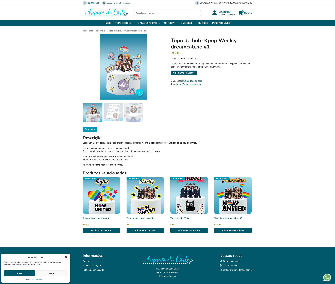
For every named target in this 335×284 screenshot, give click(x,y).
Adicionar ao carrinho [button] (101, 230)
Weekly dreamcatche (192, 84)
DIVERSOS (186, 23)
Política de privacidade (34, 279)
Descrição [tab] (90, 129)
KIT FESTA (169, 23)
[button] (66, 257)
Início (85, 31)
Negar (52, 273)
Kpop (178, 84)
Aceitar (19, 273)
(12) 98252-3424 (93, 3)
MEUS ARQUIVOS (221, 23)
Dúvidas (86, 261)
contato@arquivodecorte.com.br (119, 3)
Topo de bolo (94, 31)
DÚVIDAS (203, 23)
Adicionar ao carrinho (184, 73)
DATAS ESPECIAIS (147, 23)
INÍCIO (108, 23)
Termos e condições (92, 265)
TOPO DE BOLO (123, 23)
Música (104, 31)
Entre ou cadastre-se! (227, 14)
